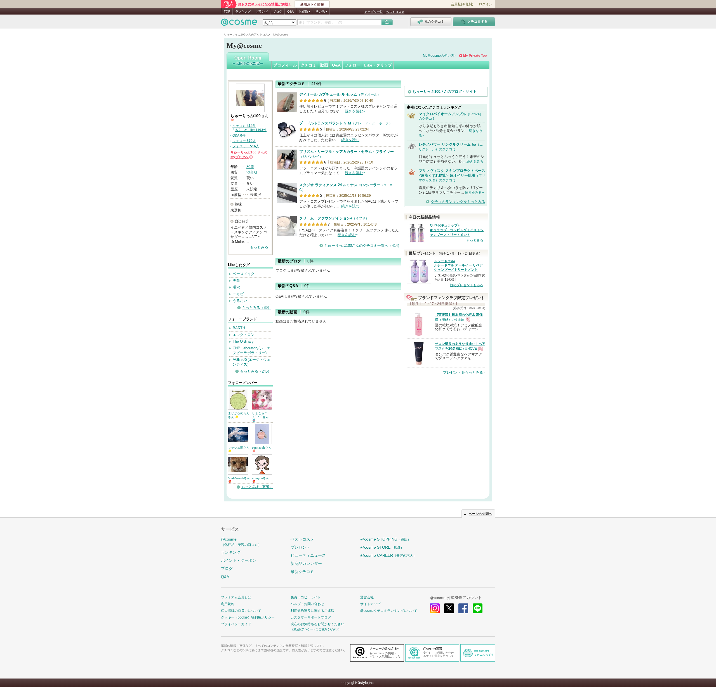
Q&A (290, 11)
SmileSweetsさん (239, 478)
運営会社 (367, 597)
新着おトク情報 (312, 4)
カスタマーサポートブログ (311, 617)
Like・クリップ (378, 65)
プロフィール (285, 65)
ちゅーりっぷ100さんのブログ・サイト (445, 91)
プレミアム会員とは (236, 597)
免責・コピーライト (306, 597)
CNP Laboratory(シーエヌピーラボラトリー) (251, 350)
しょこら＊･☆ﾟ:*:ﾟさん (260, 415)
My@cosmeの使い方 (438, 56)
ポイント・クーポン (238, 560)
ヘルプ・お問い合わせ (307, 604)
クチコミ (308, 65)
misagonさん (260, 478)
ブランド (262, 11)
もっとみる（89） (256, 307)
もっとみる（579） (257, 487)
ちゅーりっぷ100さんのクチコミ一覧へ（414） (362, 245)
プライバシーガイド (236, 624)
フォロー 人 (244, 141)
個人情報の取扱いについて (241, 611)
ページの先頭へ (480, 514)
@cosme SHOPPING (385, 539)
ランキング (243, 11)
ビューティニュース (308, 555)
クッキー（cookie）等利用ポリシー (248, 617)
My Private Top (475, 56)
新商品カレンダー (306, 563)
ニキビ (238, 294)
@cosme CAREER (388, 555)
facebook (463, 608)
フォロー (352, 65)
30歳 (250, 167)
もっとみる (259, 247)
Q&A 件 (239, 136)
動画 (324, 65)
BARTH (239, 328)
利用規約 (227, 604)
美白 (236, 280)
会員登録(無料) (462, 4)
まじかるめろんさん (238, 415)
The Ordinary (243, 341)
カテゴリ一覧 (373, 11)
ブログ (277, 11)
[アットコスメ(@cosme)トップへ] (239, 24)
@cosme (241, 542)
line (477, 608)
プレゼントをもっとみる (463, 372)
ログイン (485, 4)
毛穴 (236, 287)
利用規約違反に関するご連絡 (312, 611)
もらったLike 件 (251, 130)
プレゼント (300, 547)
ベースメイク (244, 274)
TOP (227, 11)
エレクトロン (244, 335)
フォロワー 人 (245, 146)
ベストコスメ (395, 11)
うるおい (240, 301)
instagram (435, 608)
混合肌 (251, 172)
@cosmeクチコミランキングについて (388, 611)
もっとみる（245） (255, 371)
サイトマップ (370, 604)
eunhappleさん (262, 447)
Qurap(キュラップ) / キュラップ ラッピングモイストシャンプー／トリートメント (457, 230)
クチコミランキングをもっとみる (458, 202)
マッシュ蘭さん (238, 447)
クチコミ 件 (244, 126)
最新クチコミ (302, 571)
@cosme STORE (382, 547)
